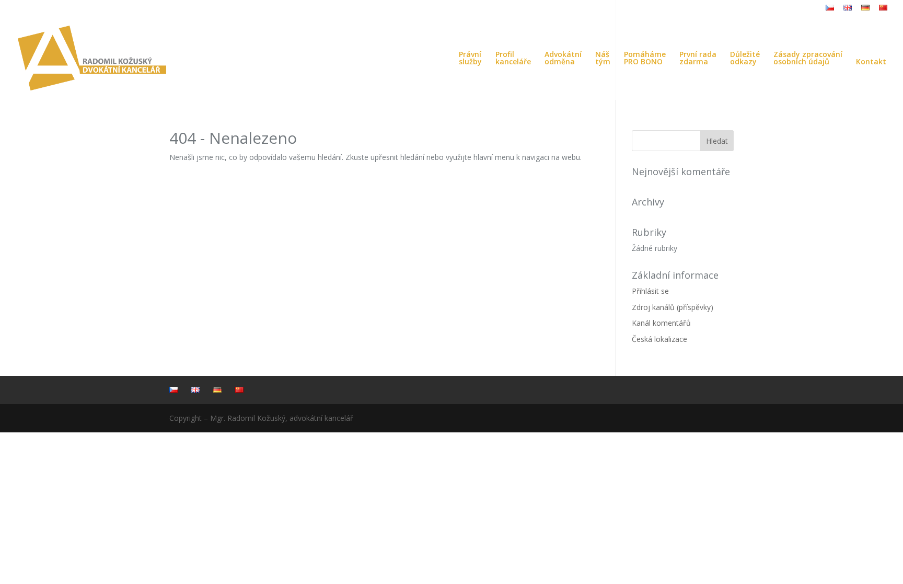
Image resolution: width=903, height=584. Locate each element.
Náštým (602, 58)
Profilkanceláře (513, 58)
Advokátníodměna (563, 58)
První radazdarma (697, 58)
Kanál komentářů (661, 323)
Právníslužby (470, 58)
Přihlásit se (650, 291)
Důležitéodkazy (745, 58)
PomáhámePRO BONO (645, 58)
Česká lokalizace (659, 339)
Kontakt (871, 62)
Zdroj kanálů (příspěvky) (672, 307)
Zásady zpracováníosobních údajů (807, 58)
